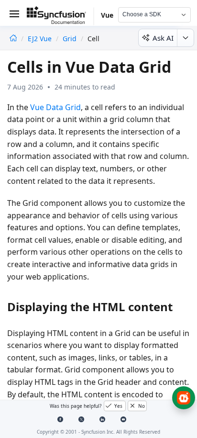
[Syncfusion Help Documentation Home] (60, 16)
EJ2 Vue (41, 38)
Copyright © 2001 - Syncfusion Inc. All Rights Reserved (98, 431)
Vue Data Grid (55, 107)
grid (70, 38)
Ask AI (163, 38)
